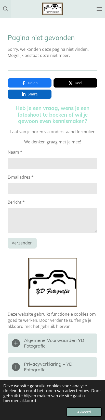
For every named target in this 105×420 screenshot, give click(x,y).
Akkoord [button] (84, 412)
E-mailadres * (21, 177)
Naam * (15, 152)
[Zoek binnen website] (5, 9)
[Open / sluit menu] (99, 9)
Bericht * (16, 202)
